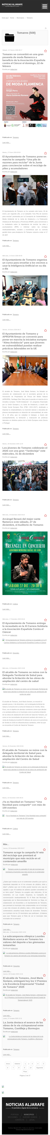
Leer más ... (6, 143)
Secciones (13, 1117)
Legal (32, 1120)
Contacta (19, 1120)
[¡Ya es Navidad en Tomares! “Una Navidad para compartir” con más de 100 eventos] (25, 817)
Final (25, 1072)
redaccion (13, 69)
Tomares (16, 137)
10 (31, 1068)
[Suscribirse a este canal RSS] (46, 28)
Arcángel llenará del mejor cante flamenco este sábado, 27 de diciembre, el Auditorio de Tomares (22, 522)
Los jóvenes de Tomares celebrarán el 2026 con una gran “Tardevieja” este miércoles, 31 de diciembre (24, 450)
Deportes (16, 653)
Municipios (29, 1115)
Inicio (8, 1064)
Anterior (17, 1064)
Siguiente (39, 1068)
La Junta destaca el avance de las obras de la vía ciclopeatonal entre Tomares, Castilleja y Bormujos (23, 1025)
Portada (15, 1115)
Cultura (15, 604)
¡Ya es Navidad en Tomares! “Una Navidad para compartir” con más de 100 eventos (24, 804)
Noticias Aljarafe (21, 1129)
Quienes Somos (30, 1117)
